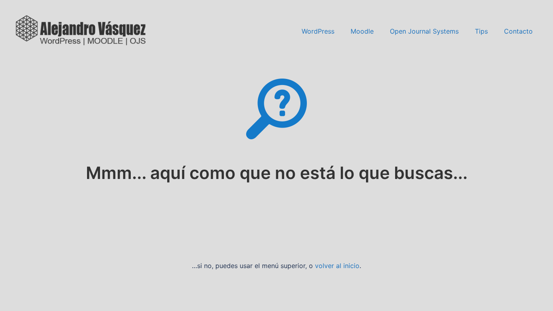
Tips (481, 31)
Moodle (362, 31)
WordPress (318, 31)
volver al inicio (337, 266)
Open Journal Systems (424, 31)
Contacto (518, 31)
